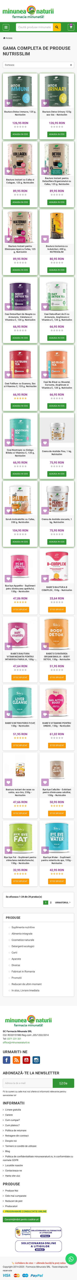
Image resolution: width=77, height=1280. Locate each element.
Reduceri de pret (13, 1201)
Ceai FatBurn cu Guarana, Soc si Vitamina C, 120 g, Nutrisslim (20, 385)
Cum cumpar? (12, 1120)
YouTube (26, 1060)
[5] (25, 127)
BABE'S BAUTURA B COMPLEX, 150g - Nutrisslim (57, 588)
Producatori (11, 1206)
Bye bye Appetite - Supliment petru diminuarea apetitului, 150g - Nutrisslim (20, 588)
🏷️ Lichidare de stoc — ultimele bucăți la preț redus (38, 1263)
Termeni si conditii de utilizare (20, 1146)
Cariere (9, 1114)
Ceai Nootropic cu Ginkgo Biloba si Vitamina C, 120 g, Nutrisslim (20, 453)
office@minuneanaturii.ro (16, 1042)
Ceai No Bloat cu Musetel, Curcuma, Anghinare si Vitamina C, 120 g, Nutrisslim (57, 385)
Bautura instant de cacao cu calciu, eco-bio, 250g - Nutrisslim (20, 792)
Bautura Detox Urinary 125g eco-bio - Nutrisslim (56, 113)
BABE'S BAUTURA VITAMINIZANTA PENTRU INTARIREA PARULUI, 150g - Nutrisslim (20, 656)
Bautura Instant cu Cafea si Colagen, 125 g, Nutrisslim (20, 181)
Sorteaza (9, 64)
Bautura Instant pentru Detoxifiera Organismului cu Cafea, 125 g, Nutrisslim (56, 181)
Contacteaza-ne (13, 1170)
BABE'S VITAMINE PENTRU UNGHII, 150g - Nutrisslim (56, 724)
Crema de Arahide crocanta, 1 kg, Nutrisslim (57, 521)
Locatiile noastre (14, 1165)
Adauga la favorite (8, 103)
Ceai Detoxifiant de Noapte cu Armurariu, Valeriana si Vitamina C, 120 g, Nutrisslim (20, 317)
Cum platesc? (12, 1125)
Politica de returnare (15, 1130)
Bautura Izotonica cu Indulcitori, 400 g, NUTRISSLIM (57, 249)
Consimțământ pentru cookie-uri (21, 1219)
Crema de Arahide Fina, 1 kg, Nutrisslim (57, 453)
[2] (18, 127)
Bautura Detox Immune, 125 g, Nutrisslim (20, 113)
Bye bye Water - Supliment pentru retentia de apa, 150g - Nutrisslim (56, 860)
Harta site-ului (12, 1175)
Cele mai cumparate (15, 1195)
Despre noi (11, 1140)
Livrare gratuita (13, 1109)
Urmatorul (63, 902)
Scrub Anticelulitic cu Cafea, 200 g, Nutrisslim (20, 521)
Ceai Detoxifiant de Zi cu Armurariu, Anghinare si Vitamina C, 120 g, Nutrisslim (57, 317)
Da (65, 1083)
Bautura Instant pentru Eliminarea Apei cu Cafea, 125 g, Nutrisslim (20, 249)
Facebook (6, 1060)
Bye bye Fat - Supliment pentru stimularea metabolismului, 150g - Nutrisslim (20, 860)
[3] (20, 127)
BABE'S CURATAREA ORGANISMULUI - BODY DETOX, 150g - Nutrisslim (57, 656)
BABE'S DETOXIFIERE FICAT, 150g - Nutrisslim (20, 724)
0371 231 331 (14, 1038)
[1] (15, 127)
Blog (7, 1151)
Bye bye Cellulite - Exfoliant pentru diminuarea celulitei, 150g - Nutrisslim (57, 792)
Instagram (36, 1060)
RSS (16, 1060)
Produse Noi (11, 1190)
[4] (23, 127)
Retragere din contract (17, 1135)
